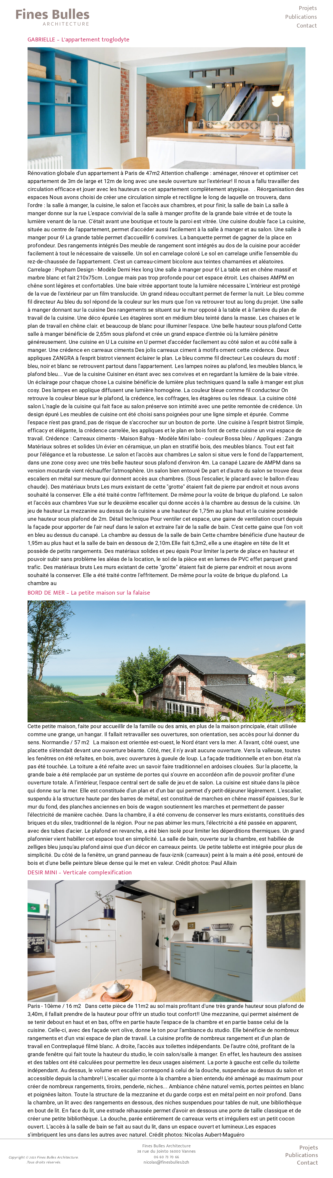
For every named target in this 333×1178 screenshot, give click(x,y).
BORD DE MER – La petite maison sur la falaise (89, 593)
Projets (308, 8)
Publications (301, 17)
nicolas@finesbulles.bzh (166, 1162)
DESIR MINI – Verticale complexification (80, 873)
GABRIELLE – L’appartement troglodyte (78, 40)
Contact (307, 25)
